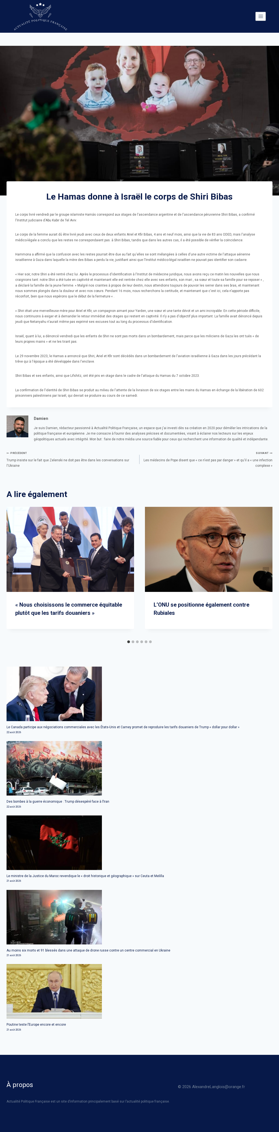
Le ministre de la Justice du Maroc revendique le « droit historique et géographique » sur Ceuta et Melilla (85, 876)
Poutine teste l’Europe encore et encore (36, 1024)
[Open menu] (260, 16)
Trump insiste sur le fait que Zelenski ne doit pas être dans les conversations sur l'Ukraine (68, 459)
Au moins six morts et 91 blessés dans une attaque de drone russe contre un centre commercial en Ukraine (88, 950)
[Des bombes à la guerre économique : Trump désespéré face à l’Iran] (139, 768)
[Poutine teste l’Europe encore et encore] (139, 991)
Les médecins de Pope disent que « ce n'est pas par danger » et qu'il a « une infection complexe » (208, 459)
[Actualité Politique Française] (40, 16)
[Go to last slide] (13, 572)
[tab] (128, 641)
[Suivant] (266, 572)
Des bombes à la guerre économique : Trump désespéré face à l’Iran (58, 801)
